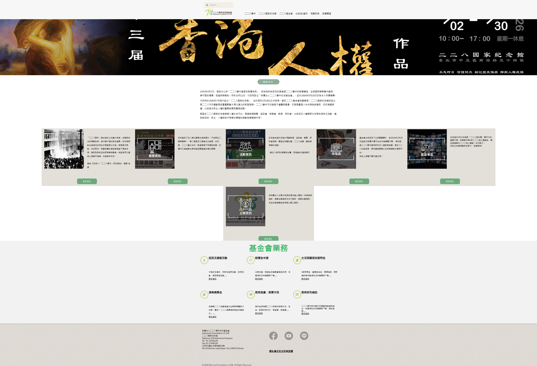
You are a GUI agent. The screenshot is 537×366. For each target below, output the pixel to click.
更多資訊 (212, 279)
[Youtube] (289, 336)
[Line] (304, 336)
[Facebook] (273, 336)
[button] (250, 13)
